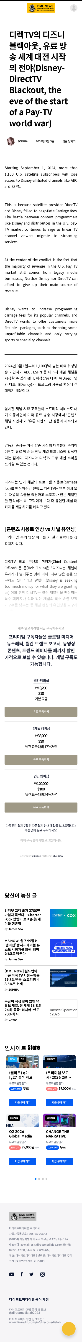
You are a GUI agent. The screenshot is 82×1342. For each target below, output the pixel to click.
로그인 (48, 840)
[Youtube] (11, 1274)
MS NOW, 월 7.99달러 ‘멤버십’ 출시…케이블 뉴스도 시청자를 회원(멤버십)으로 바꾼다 (22, 947)
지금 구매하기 (23, 1102)
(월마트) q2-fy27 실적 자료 (21, 1075)
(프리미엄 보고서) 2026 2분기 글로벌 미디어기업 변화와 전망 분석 (59, 1075)
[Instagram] (42, 1274)
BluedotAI (58, 855)
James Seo (15, 929)
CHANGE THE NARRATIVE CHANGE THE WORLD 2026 (57, 1134)
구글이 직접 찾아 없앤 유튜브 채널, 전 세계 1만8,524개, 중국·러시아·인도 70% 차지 (23, 1007)
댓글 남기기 (69, 141)
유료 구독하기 (41, 711)
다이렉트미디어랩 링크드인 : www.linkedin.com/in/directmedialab (35, 1321)
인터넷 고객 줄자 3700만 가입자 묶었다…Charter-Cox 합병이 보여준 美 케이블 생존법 (23, 917)
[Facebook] (22, 1274)
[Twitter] (31, 1274)
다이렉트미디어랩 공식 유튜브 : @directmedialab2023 (28, 1311)
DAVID (12, 1019)
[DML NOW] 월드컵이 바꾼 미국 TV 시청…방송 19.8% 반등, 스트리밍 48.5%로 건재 (22, 977)
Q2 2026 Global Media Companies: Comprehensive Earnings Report (22, 1134)
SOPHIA (23, 141)
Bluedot (36, 855)
